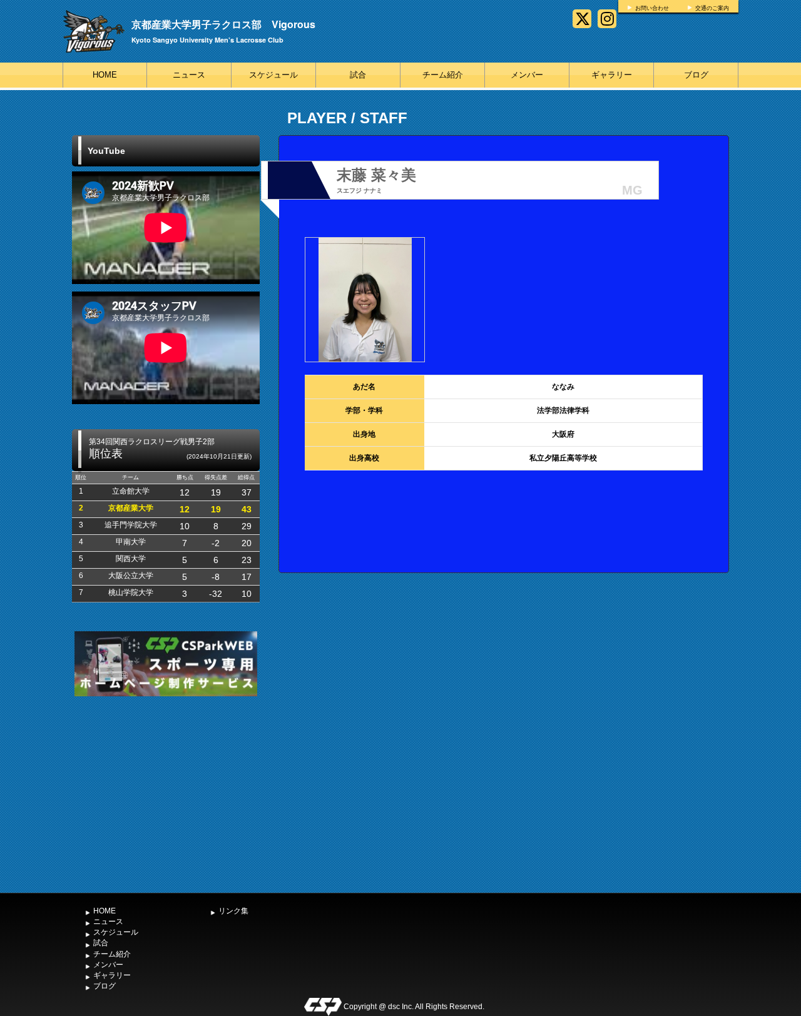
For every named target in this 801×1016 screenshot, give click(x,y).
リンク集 (233, 911)
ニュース (189, 74)
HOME (105, 74)
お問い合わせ (652, 8)
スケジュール (273, 74)
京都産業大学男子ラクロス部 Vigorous (223, 24)
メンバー (527, 74)
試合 (358, 74)
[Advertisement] (166, 793)
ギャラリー (611, 74)
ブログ (696, 74)
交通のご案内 (712, 8)
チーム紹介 (442, 74)
